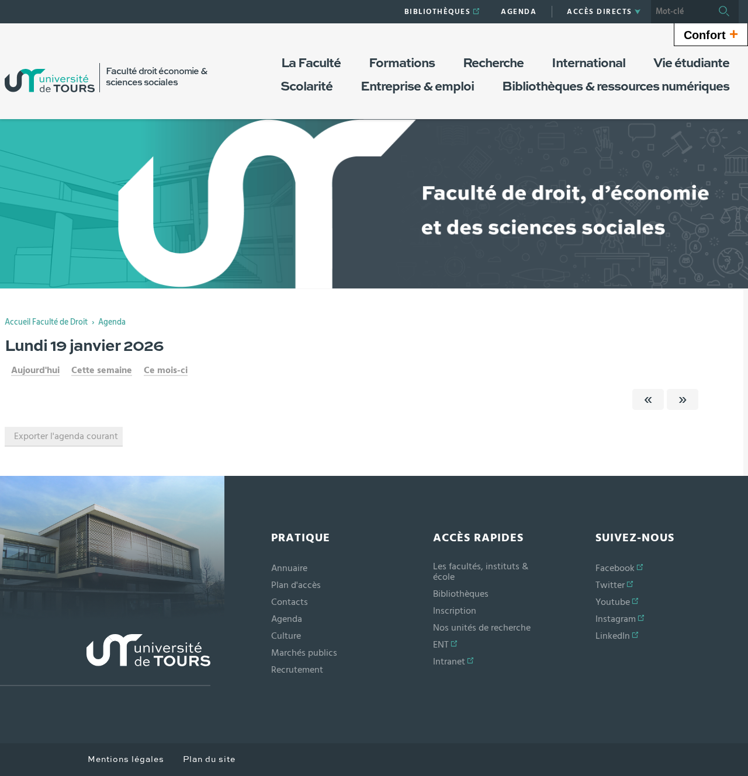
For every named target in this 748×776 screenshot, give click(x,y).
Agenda (112, 322)
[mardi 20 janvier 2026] (682, 399)
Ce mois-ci (166, 370)
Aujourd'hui (35, 370)
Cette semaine (101, 370)
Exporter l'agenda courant (66, 436)
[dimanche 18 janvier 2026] (648, 399)
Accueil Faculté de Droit (46, 322)
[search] (680, 11)
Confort (711, 34)
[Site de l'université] (105, 660)
